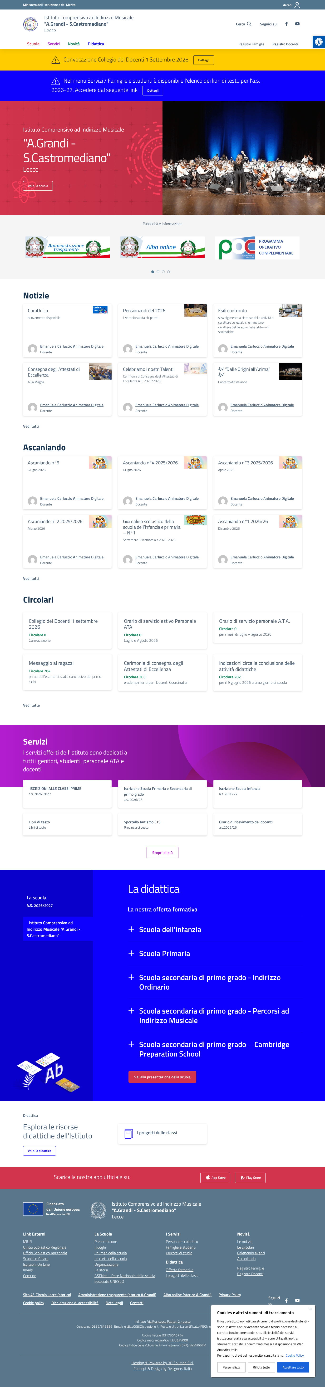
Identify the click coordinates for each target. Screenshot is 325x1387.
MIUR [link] (27, 1241)
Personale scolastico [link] (182, 1241)
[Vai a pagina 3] (163, 271)
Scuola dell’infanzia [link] (170, 929)
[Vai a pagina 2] (158, 271)
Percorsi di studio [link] (179, 1253)
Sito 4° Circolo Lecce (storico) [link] (47, 1294)
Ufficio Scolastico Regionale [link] (44, 1247)
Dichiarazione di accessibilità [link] (74, 1303)
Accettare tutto (293, 1367)
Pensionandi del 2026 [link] (144, 310)
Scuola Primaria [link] (164, 953)
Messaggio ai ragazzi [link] (51, 663)
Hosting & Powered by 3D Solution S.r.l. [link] (163, 1363)
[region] (263, 1341)
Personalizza (231, 1367)
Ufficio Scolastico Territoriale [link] (45, 1253)
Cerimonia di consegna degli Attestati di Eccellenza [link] (153, 666)
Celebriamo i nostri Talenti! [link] (148, 369)
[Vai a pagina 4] (168, 271)
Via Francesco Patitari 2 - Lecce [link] (169, 1321)
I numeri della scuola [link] (110, 1253)
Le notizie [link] (244, 1241)
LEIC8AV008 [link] (179, 1340)
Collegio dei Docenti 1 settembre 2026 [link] (63, 624)
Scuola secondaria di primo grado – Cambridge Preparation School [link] (214, 1048)
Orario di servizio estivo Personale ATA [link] (160, 624)
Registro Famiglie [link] (251, 44)
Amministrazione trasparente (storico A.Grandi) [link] (117, 1294)
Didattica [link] (96, 44)
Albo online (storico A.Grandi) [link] (187, 1294)
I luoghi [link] (100, 1247)
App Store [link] (218, 1177)
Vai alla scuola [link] (38, 185)
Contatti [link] (136, 1303)
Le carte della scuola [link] (110, 1258)
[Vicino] (310, 1309)
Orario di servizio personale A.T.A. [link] (254, 621)
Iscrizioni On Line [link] (36, 1264)
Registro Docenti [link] (285, 44)
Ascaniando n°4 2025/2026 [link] (150, 462)
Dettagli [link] (203, 59)
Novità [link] (74, 44)
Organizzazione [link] (106, 1264)
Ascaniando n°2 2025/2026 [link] (55, 521)
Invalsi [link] (28, 1270)
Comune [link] (29, 1275)
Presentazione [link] (105, 1241)
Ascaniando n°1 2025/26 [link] (243, 521)
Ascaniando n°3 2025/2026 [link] (245, 462)
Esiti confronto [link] (232, 310)
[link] (319, 42)
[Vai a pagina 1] (152, 271)
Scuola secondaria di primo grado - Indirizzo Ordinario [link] (210, 982)
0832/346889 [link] (102, 1326)
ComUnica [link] (38, 310)
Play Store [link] (253, 1177)
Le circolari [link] (245, 1247)
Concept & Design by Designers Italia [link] (162, 1368)
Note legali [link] (114, 1303)
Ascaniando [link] (246, 1258)
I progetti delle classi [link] (182, 1275)
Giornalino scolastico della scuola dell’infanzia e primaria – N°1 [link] (152, 527)
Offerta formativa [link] (179, 1270)
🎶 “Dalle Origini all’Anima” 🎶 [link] (244, 371)
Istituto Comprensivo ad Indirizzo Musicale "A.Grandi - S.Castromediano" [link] (53, 929)
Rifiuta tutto (261, 1367)
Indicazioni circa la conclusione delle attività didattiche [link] (257, 666)
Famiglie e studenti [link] (181, 1247)
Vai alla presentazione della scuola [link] (162, 1077)
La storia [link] (101, 1270)
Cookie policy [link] (33, 1303)
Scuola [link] (33, 44)
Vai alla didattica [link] (39, 1150)
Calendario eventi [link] (251, 1253)
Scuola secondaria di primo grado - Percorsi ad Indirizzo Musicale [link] (214, 1015)
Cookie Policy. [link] (295, 1355)
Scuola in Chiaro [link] (35, 1258)
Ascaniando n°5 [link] (43, 462)
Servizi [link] (54, 44)
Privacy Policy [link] (230, 1294)
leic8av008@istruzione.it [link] (140, 1326)
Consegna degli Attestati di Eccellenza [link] (54, 371)
